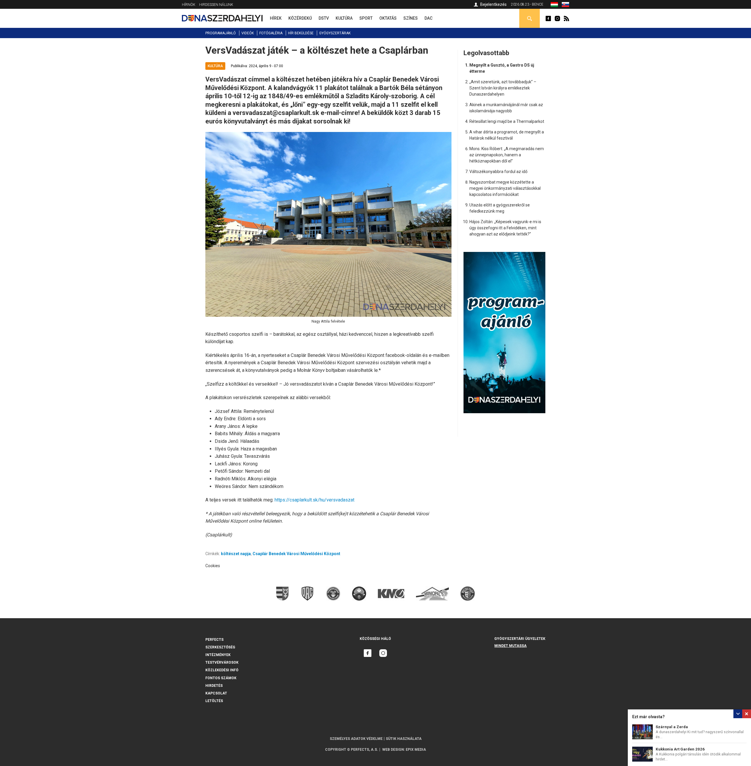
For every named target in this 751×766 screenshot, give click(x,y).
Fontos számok (220, 678)
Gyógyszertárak (335, 33)
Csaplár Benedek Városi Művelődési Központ (296, 553)
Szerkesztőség (220, 647)
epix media (416, 750)
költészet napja (236, 553)
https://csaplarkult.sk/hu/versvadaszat (314, 500)
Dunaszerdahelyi (548, 18)
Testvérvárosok (222, 662)
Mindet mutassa (510, 646)
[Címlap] (222, 18)
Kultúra (215, 66)
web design (393, 750)
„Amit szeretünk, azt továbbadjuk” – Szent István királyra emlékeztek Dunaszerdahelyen (502, 87)
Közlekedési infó (222, 670)
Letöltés (214, 701)
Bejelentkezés (493, 4)
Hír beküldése (301, 33)
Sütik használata (404, 739)
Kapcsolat (216, 693)
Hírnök (188, 5)
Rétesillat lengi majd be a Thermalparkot (506, 121)
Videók (247, 33)
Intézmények (218, 655)
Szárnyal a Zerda (672, 727)
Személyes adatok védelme (356, 739)
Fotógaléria (271, 33)
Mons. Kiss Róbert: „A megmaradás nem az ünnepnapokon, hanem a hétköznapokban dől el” (506, 154)
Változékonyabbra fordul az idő (498, 171)
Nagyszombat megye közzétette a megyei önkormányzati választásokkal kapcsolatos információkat (505, 188)
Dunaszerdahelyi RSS (566, 18)
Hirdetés (214, 686)
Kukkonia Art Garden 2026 (680, 749)
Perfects (214, 640)
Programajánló (220, 33)
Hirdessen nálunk (216, 5)
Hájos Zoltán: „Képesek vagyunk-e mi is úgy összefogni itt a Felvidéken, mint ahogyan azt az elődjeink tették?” (505, 227)
